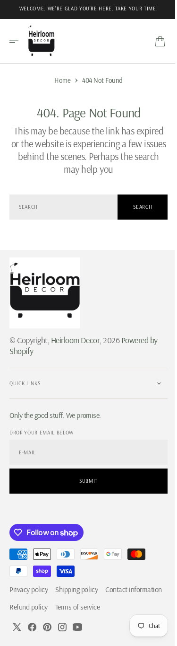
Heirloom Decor (75, 340)
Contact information (37, 606)
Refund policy (93, 606)
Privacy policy (28, 589)
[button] (17, 41)
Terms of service (31, 624)
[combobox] (60, 207)
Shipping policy (76, 589)
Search (135, 207)
